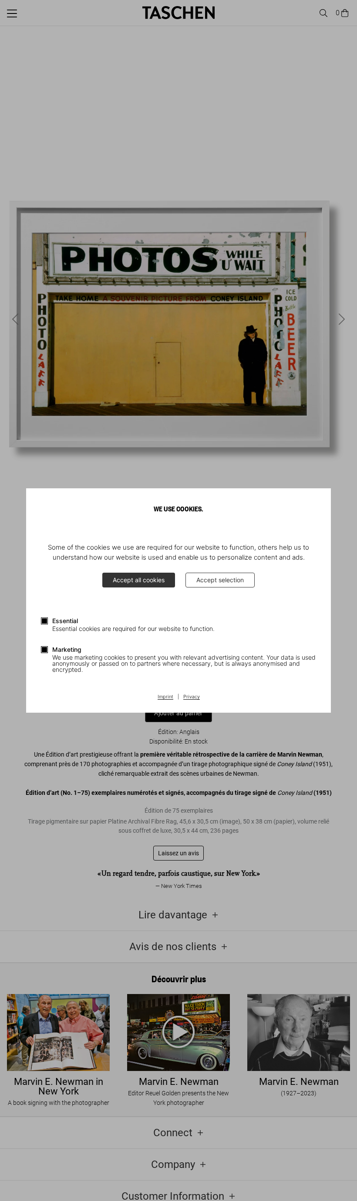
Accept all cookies (139, 580)
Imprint (165, 697)
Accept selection (220, 580)
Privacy (191, 697)
